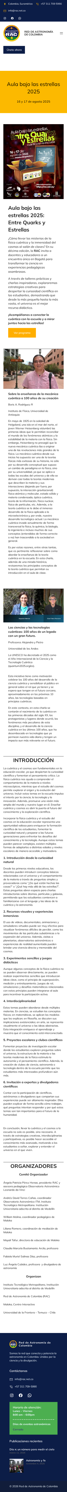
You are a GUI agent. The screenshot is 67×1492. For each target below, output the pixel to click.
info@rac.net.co (16, 10)
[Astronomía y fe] (16, 1466)
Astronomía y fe (36, 1460)
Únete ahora (14, 49)
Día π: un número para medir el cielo (31, 1449)
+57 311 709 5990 (51, 3)
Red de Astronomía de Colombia (38, 33)
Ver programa (22, 332)
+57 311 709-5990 (26, 1386)
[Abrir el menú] (61, 33)
